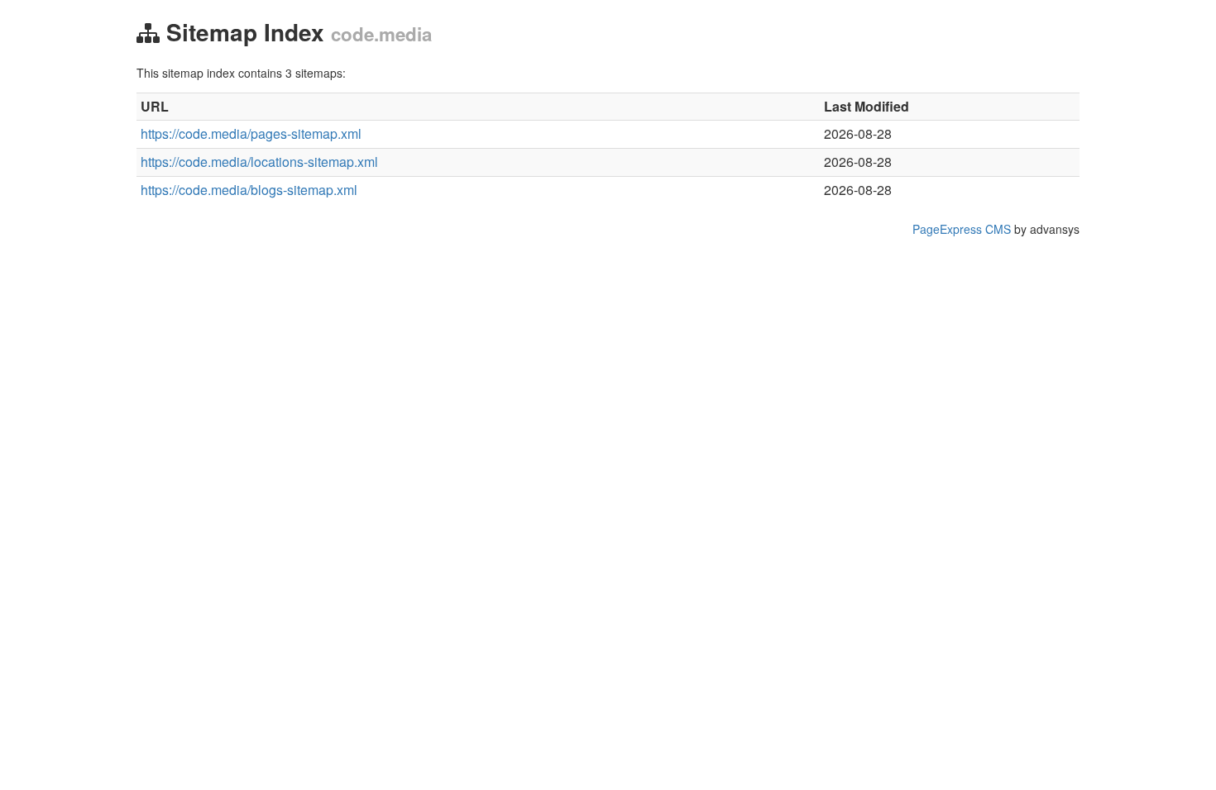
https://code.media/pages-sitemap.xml (251, 133)
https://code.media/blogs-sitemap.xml (249, 189)
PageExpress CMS (961, 229)
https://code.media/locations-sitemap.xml (259, 161)
